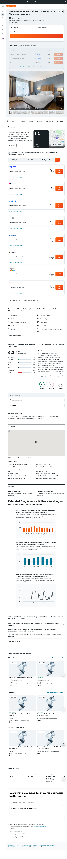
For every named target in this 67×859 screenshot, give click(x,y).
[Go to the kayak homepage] (11, 6)
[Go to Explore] (3, 26)
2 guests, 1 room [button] (15, 32)
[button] (65, 2)
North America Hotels (26, 845)
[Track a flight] (3, 29)
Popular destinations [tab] (28, 802)
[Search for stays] (3, 14)
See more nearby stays (58, 657)
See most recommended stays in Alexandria (53, 727)
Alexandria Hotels (12, 846)
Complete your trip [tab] (16, 802)
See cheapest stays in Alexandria (56, 692)
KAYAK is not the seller (16, 831)
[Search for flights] (3, 11)
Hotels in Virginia (50, 845)
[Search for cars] (3, 18)
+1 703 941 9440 (13, 22)
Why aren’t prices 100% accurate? (19, 837)
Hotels (17, 845)
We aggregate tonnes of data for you (20, 834)
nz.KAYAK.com (11, 845)
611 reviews (19, 18)
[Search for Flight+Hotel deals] (3, 21)
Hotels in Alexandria (17, 812)
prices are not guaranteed (40, 826)
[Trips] (3, 34)
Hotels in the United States (39, 845)
